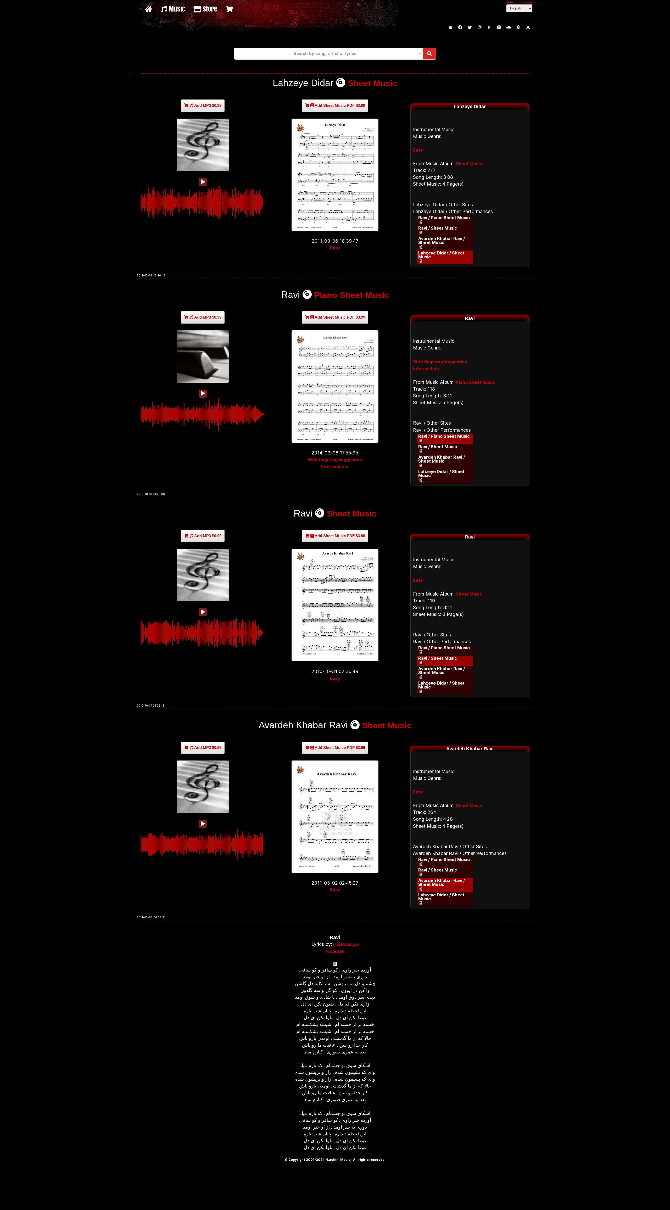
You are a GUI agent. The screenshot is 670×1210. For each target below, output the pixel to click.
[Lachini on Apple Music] (450, 27)
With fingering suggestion (335, 459)
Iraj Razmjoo (346, 944)
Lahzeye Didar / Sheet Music (441, 254)
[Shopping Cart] (230, 9)
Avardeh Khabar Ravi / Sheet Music (441, 240)
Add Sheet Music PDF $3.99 (339, 105)
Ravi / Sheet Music (437, 228)
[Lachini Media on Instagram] (479, 27)
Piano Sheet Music (351, 295)
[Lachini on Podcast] (518, 27)
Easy (335, 248)
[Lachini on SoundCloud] (508, 27)
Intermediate (335, 466)
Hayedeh (335, 951)
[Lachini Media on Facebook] (460, 27)
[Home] (149, 9)
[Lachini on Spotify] (499, 27)
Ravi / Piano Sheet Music (444, 217)
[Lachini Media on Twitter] (470, 27)
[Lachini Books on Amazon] (528, 27)
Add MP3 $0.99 (207, 105)
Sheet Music (372, 83)
